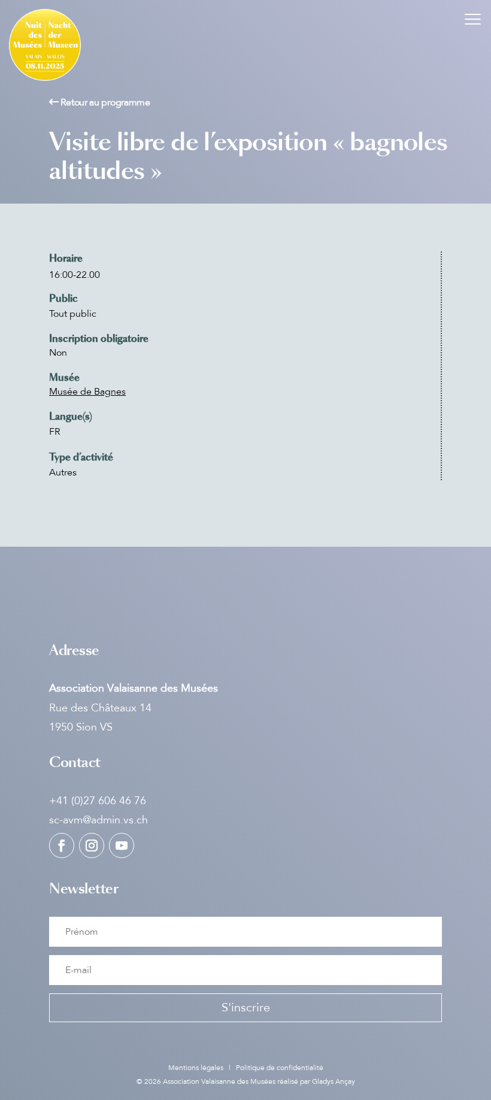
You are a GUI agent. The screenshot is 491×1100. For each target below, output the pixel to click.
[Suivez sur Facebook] (61, 845)
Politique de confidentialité (279, 1067)
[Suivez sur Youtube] (121, 845)
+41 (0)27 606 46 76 (97, 800)
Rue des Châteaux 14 (100, 707)
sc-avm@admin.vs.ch (98, 819)
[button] (473, 18)
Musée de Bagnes (87, 392)
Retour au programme (104, 102)
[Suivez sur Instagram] (91, 845)
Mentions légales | (202, 1067)
